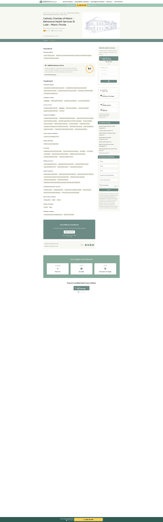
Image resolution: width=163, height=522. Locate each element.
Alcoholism (46, 100)
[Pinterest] (93, 245)
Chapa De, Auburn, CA (104, 153)
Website (104, 110)
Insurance (45, 40)
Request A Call (108, 81)
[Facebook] (88, 245)
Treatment (52, 40)
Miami (64, 13)
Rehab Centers (55, 13)
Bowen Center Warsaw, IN (105, 141)
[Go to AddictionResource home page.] (48, 2)
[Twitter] (86, 245)
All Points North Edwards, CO (106, 130)
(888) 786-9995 (82, 5)
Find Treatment (118, 1)
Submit (109, 189)
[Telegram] (91, 245)
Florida (61, 13)
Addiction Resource (47, 13)
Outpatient (61, 108)
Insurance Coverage (108, 95)
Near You (105, 90)
